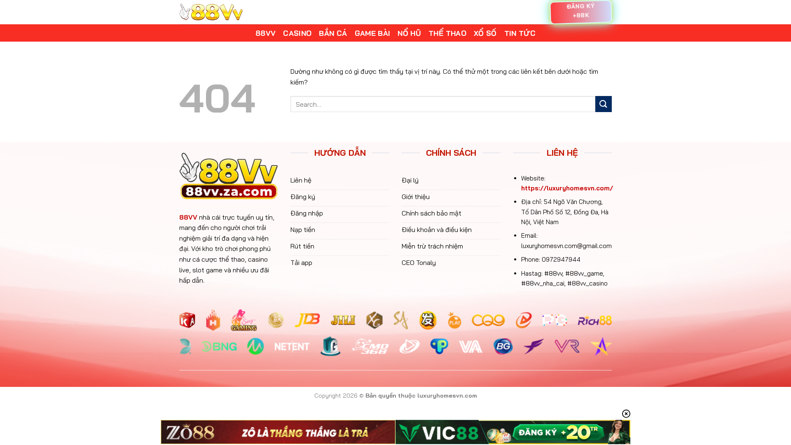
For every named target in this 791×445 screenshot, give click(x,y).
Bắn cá (333, 32)
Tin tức (520, 32)
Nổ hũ (409, 32)
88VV (188, 217)
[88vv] (211, 12)
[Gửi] (603, 104)
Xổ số (485, 32)
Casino (297, 32)
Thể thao (447, 32)
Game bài (373, 32)
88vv (265, 32)
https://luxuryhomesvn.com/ (567, 188)
